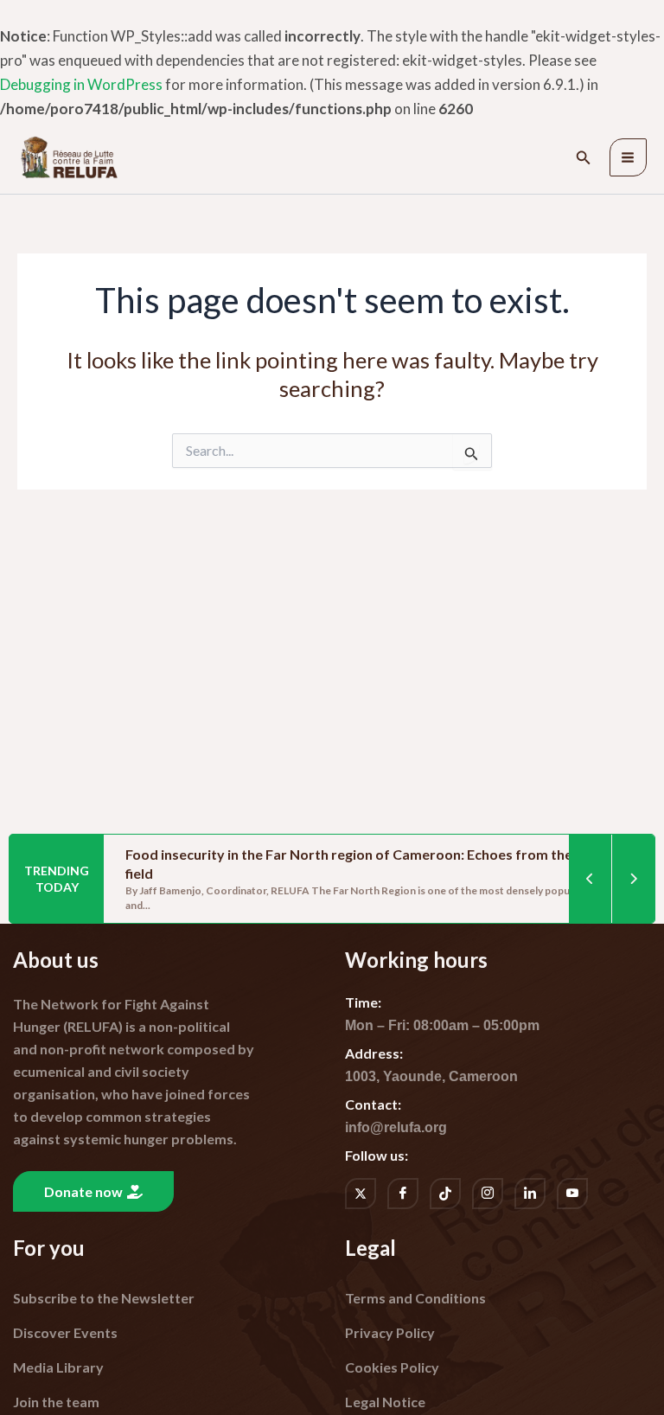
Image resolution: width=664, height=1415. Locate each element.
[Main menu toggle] (629, 157)
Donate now (83, 1191)
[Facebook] (402, 1193)
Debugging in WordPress (81, 84)
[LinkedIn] (530, 1193)
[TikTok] (445, 1193)
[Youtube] (572, 1193)
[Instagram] (487, 1193)
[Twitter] (360, 1193)
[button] (583, 158)
